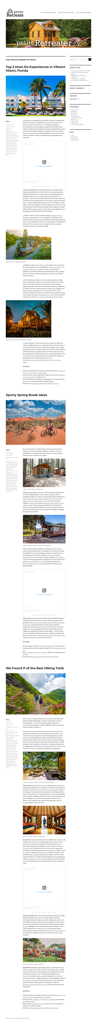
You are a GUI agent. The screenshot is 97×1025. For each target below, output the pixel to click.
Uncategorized (74, 122)
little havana (9, 139)
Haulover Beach (14, 137)
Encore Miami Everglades (43, 127)
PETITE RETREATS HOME (48, 12)
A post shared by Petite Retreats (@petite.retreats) (44, 186)
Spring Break (13, 481)
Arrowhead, (38, 859)
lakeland (14, 745)
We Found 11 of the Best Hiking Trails (35, 668)
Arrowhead (15, 732)
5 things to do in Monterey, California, (44, 999)
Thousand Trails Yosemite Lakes (55, 635)
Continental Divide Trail (12, 740)
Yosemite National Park (11, 489)
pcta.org (25, 926)
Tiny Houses (74, 119)
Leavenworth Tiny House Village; (33, 499)
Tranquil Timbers (28, 848)
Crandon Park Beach (11, 134)
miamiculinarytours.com (44, 295)
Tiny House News (75, 116)
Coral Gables (14, 132)
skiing (16, 478)
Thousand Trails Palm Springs (43, 622)
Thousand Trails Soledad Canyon (33, 564)
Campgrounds (9, 457)
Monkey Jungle (12, 143)
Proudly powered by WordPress (22, 1018)
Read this (25, 381)
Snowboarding (9, 480)
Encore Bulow (60, 557)
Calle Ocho (8, 131)
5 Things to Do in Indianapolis (78, 78)
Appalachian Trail (10, 730)
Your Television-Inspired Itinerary (79, 80)
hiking (7, 467)
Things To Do (9, 128)
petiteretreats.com (40, 984)
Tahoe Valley (34, 503)
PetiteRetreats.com (52, 383)
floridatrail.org (27, 984)
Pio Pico (8, 478)
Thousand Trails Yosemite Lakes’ (54, 503)
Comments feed (75, 138)
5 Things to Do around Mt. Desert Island (80, 71)
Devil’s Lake (9, 743)
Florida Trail (15, 743)
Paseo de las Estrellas (11, 148)
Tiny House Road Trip (76, 118)
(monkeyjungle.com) (56, 215)
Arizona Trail (9, 732)
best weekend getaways (47, 646)
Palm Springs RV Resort (11, 477)
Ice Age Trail (9, 745)
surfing (7, 483)
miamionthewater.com (30, 269)
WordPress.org (74, 140)
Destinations (74, 111)
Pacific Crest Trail (10, 756)
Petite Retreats (9, 124)
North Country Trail (13, 754)
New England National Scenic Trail (12, 753)
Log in (72, 135)
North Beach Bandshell (11, 145)
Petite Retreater (9, 1018)
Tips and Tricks (75, 121)
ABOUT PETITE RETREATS (66, 12)
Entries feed (74, 137)
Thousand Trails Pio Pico (35, 561)
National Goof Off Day (39, 1003)
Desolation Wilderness (11, 742)
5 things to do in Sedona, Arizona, (37, 652)
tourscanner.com (58, 267)
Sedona (12, 478)
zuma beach (9, 491)
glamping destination (38, 383)
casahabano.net (42, 297)
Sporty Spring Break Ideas (26, 395)
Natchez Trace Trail (10, 751)
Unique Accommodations (77, 124)
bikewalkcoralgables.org (38, 209)
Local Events (74, 113)
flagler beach (14, 465)
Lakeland (27, 852)
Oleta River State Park (11, 147)
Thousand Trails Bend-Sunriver (38, 501)
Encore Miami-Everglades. (31, 980)
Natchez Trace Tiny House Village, (44, 790)
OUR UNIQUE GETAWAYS (83, 12)
